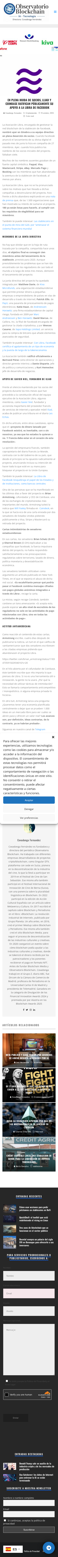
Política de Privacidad (31, 1551)
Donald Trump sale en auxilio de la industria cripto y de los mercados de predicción (36, 1466)
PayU (5, 303)
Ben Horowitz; (25, 318)
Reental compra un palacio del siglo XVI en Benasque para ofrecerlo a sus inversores (36, 1242)
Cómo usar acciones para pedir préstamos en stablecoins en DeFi (35, 1208)
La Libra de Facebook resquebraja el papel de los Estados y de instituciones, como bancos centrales (27, 480)
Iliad (49, 409)
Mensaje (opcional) (11, 1320)
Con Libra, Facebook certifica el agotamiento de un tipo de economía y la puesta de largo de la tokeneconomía (29, 346)
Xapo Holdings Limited (28, 329)
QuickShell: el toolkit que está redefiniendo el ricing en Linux (33, 1219)
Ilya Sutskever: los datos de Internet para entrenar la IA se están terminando (36, 1477)
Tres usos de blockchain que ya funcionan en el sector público (33, 1229)
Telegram (40, 729)
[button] (53, 737)
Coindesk (44, 508)
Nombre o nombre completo (18, 1497)
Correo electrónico (11, 1285)
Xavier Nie (26, 402)
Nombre (7, 1267)
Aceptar (29, 800)
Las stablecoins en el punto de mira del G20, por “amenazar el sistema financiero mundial (28, 225)
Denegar (29, 809)
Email (6, 1509)
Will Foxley (20, 508)
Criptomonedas (31, 113)
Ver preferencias (29, 817)
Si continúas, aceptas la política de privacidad (24, 1522)
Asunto (6, 1303)
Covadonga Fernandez (13, 113)
